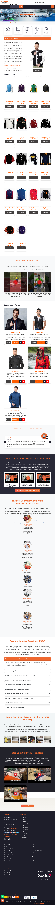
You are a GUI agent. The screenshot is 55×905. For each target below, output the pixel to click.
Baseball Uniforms (9, 852)
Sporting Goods (8, 868)
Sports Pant (32, 846)
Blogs (22, 831)
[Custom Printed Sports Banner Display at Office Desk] (31, 739)
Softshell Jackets (39, 371)
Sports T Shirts (33, 844)
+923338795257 (13, 828)
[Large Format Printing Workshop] (23, 739)
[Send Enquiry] (2, 900)
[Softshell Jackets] (47, 381)
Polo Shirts (32, 854)
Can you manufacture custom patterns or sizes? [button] (18, 684)
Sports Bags (32, 860)
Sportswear (31, 842)
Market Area (24, 837)
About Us (23, 817)
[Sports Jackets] (23, 419)
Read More (8, 342)
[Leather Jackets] (23, 342)
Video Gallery (24, 829)
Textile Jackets (15, 371)
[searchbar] (21, 6)
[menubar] (52, 6)
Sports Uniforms (9, 842)
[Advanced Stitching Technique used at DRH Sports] (39, 774)
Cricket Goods (24, 823)
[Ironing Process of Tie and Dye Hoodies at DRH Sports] (15, 774)
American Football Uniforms (12, 848)
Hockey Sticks (24, 825)
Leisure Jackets (33, 852)
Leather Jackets (16, 332)
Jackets (9, 22)
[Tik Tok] (11, 839)
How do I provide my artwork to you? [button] (15, 702)
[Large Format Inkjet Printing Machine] (39, 739)
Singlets (31, 858)
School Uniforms (25, 819)
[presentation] (4, 442)
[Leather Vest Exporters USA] (39, 319)
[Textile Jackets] (23, 381)
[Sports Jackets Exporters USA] (15, 397)
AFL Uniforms (8, 846)
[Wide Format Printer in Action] (15, 739)
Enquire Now (37, 70)
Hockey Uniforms (9, 858)
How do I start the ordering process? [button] (15, 707)
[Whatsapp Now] (2, 896)
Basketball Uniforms (10, 854)
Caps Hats (31, 848)
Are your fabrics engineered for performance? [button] (17, 693)
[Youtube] (8, 839)
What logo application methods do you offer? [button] (17, 689)
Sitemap (23, 835)
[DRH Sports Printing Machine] (47, 739)
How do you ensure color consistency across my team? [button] (20, 675)
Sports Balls (24, 821)
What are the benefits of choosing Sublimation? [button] (18, 680)
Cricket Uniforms (9, 856)
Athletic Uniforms (9, 850)
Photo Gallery (24, 827)
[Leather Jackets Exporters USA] (15, 319)
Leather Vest (39, 332)
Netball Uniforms (9, 860)
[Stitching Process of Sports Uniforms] (15, 793)
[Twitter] (5, 839)
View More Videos (26, 805)
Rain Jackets (32, 856)
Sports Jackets (15, 410)
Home (5, 22)
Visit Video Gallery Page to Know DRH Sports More (27, 490)
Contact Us (24, 833)
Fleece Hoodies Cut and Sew (36, 850)
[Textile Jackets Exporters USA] (15, 358)
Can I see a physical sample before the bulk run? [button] (18, 659)
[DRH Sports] (4, 2)
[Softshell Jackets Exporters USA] (39, 358)
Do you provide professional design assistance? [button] (18, 671)
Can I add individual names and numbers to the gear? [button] (19, 698)
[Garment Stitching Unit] (7, 739)
